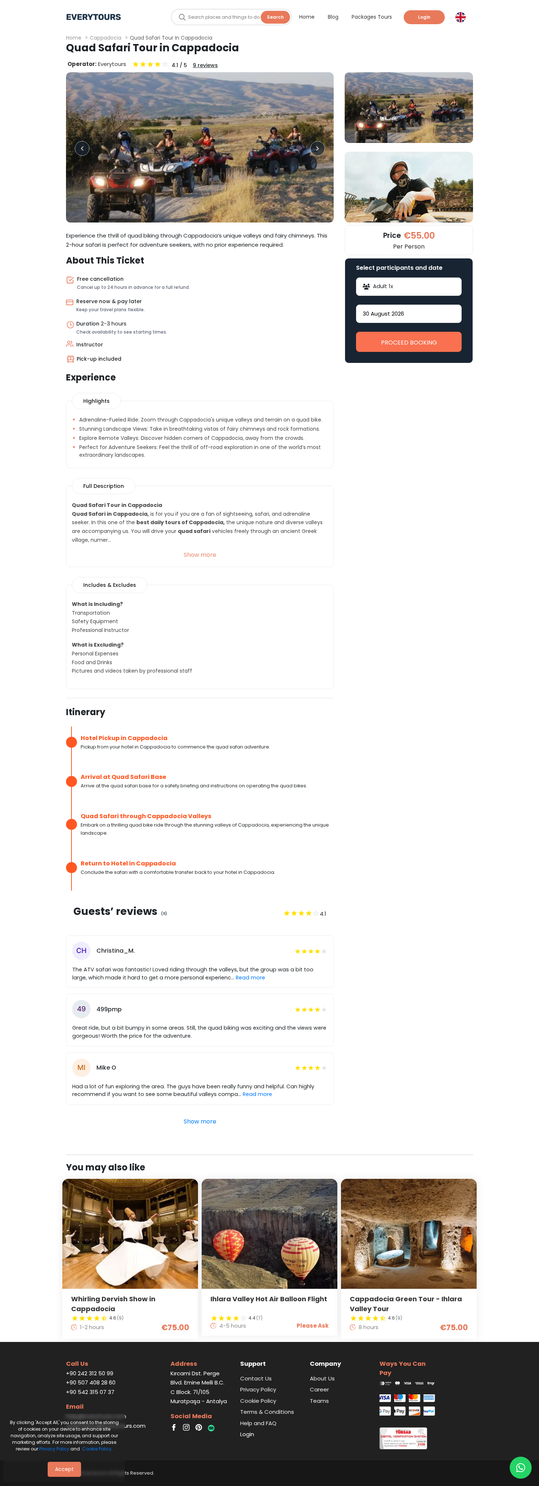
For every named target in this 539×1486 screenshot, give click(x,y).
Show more (200, 555)
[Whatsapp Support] (521, 1468)
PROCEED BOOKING (409, 342)
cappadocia (105, 37)
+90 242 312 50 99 (89, 1373)
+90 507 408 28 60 (90, 1382)
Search (275, 17)
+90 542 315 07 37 (90, 1392)
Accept (64, 1469)
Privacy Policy (54, 1449)
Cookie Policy (96, 1449)
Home (73, 37)
